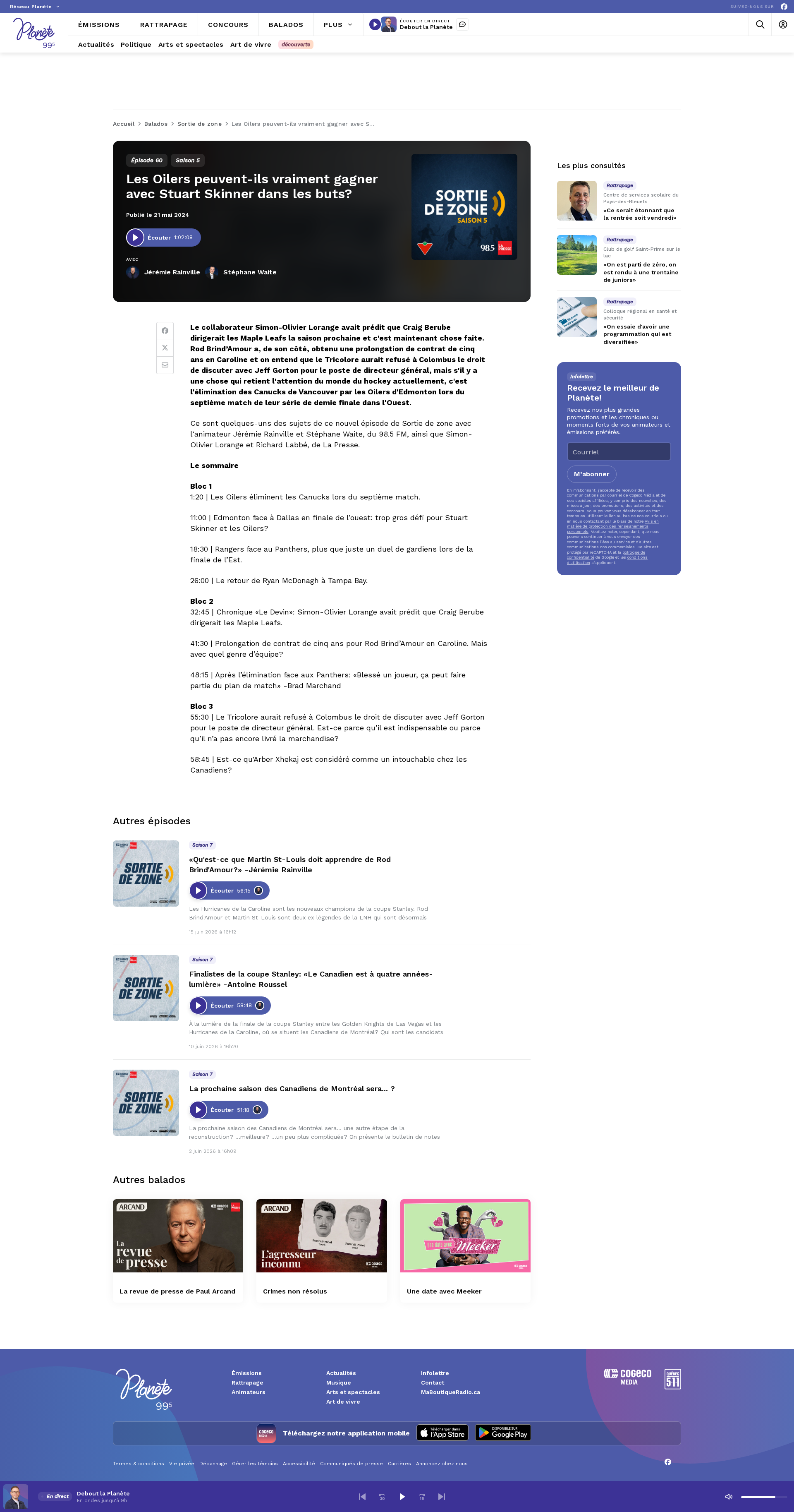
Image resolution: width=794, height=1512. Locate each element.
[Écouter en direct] (375, 24)
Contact (432, 1382)
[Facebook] (784, 7)
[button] (362, 1496)
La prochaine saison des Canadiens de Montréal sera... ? (292, 1088)
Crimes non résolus (295, 1291)
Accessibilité (299, 1463)
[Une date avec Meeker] (465, 1235)
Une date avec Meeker (444, 1291)
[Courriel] (165, 365)
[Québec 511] (673, 1387)
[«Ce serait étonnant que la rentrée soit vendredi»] (577, 201)
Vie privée (181, 1463)
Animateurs (248, 1392)
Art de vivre (343, 1401)
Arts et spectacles (353, 1392)
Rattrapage (247, 1382)
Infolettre (435, 1373)
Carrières (399, 1463)
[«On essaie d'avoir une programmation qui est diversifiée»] (577, 317)
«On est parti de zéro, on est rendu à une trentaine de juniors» (641, 272)
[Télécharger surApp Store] (442, 1433)
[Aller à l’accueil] (34, 33)
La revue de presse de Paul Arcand (177, 1291)
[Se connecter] (782, 24)
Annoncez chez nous (442, 1463)
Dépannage (213, 1463)
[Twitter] (165, 348)
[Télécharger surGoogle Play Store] (503, 1433)
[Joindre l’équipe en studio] (462, 24)
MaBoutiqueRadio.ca (450, 1392)
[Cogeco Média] (627, 1382)
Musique (338, 1382)
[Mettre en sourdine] (728, 1496)
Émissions (247, 1373)
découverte (296, 44)
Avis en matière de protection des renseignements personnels (613, 526)
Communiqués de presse (351, 1463)
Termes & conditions (138, 1463)
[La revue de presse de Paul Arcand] (178, 1235)
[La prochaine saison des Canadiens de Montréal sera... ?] (146, 1103)
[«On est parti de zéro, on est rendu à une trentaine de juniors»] (577, 255)
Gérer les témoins (255, 1463)
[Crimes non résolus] (321, 1235)
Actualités (341, 1373)
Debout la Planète (426, 27)
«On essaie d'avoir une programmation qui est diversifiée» (637, 334)
